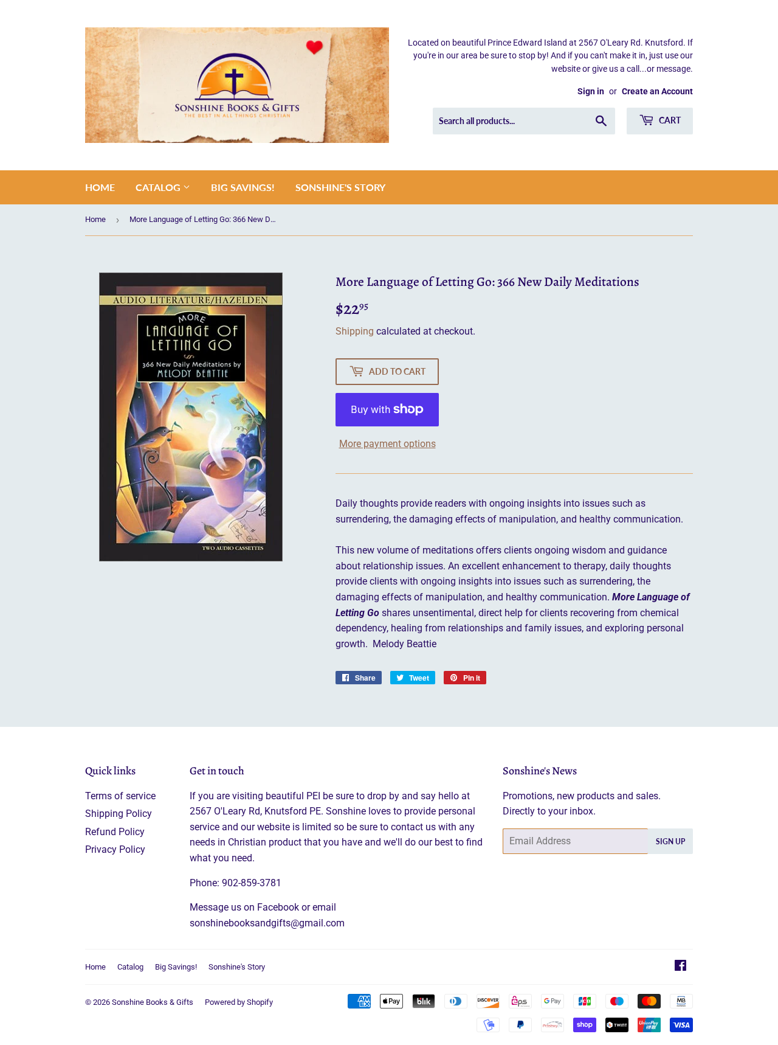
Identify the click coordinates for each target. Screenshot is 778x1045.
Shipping (355, 331)
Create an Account (657, 91)
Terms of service (120, 796)
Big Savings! (243, 187)
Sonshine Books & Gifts (152, 1002)
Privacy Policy (115, 849)
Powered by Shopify (239, 1002)
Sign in (590, 91)
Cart (669, 120)
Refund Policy (115, 832)
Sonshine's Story (340, 187)
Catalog (159, 187)
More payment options (387, 444)
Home (100, 187)
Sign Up (670, 841)
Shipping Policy (118, 813)
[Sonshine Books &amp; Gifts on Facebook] (680, 967)
